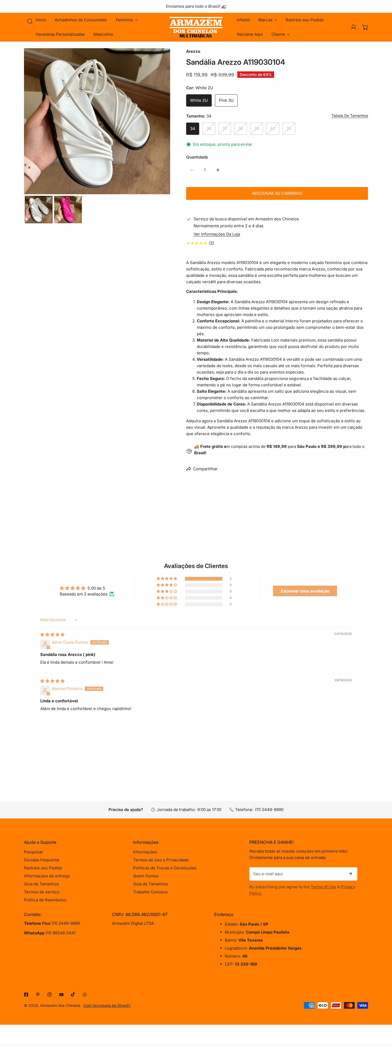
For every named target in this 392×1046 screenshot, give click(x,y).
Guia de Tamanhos (41, 883)
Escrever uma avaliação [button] (305, 591)
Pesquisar (33, 851)
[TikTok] (73, 994)
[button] (126, 20)
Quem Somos (145, 875)
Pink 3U (226, 100)
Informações (145, 851)
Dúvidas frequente (41, 859)
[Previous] (36, 122)
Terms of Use (323, 886)
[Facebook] (26, 995)
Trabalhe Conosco (150, 891)
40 (272, 128)
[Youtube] (61, 995)
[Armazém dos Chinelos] (196, 27)
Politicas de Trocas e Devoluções (165, 867)
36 (208, 128)
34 (192, 128)
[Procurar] (30, 21)
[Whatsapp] (85, 995)
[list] (97, 121)
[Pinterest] (38, 995)
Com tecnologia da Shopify (107, 1005)
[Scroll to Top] (382, 1017)
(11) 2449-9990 (269, 809)
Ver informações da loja (217, 234)
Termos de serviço (41, 891)
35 (288, 128)
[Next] (157, 122)
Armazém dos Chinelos (60, 1005)
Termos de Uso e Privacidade (161, 859)
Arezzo (193, 51)
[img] (52, 634)
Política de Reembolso (45, 899)
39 (256, 128)
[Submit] (350, 873)
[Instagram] (49, 995)
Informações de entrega (47, 875)
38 (240, 128)
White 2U (199, 100)
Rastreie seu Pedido (43, 867)
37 (224, 128)
